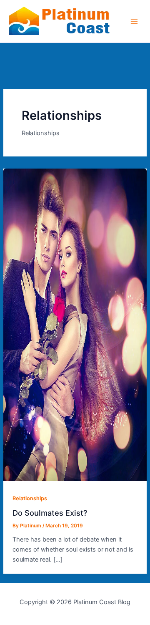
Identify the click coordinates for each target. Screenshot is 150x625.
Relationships (29, 498)
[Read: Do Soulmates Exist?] (75, 479)
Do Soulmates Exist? (50, 512)
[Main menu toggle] (134, 21)
